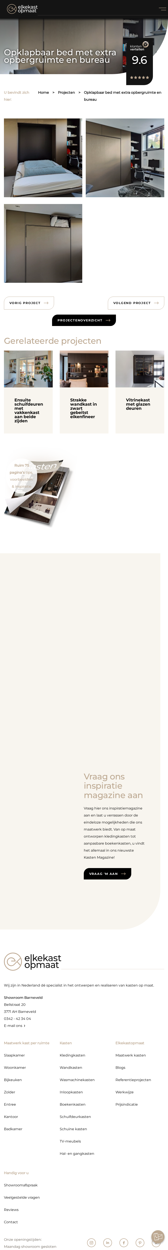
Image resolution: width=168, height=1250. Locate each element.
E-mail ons (13, 1026)
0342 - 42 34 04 (17, 1019)
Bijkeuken (13, 1080)
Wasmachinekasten (77, 1080)
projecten (66, 92)
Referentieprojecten (133, 1080)
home (43, 92)
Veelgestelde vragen (22, 1197)
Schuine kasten (73, 1129)
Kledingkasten (72, 1055)
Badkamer (13, 1129)
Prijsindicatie (127, 1104)
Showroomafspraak (21, 1185)
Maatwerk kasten (131, 1055)
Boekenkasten (73, 1104)
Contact (11, 1222)
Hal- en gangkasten (77, 1154)
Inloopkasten (71, 1092)
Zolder (9, 1092)
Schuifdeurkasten (75, 1117)
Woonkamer (15, 1068)
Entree (10, 1104)
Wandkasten (71, 1068)
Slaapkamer (14, 1055)
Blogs (120, 1068)
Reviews (11, 1210)
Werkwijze (125, 1092)
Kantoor (11, 1117)
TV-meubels (70, 1141)
